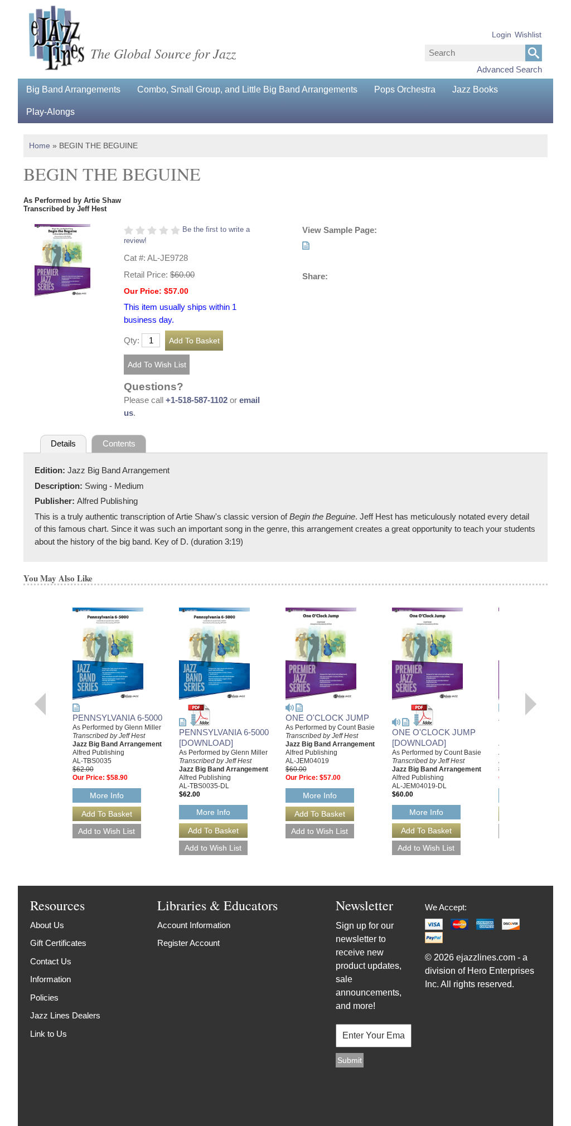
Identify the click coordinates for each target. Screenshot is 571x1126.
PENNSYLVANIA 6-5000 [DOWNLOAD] (224, 737)
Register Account (188, 943)
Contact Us (50, 961)
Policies (44, 997)
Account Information (193, 925)
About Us (47, 925)
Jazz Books (475, 89)
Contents (119, 443)
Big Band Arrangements (73, 89)
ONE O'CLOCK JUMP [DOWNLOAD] (434, 737)
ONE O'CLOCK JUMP (327, 717)
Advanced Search (509, 69)
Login (501, 34)
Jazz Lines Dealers (65, 1015)
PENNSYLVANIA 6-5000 (117, 717)
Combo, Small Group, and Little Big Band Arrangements (247, 89)
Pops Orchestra (404, 89)
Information (50, 979)
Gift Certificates (58, 943)
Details (63, 443)
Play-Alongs (50, 112)
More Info (107, 795)
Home (39, 145)
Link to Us (48, 1033)
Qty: (131, 340)
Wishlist (528, 34)
